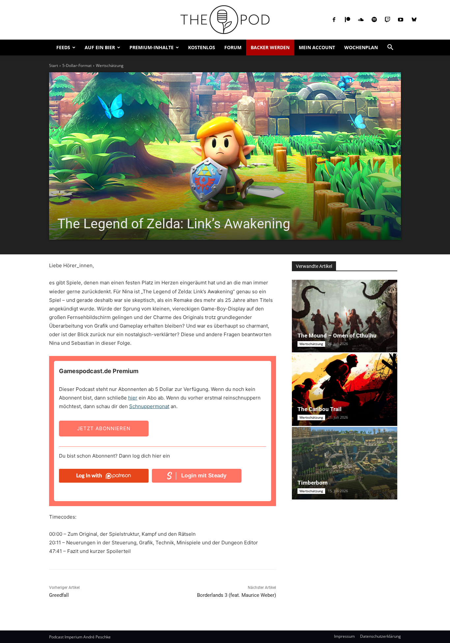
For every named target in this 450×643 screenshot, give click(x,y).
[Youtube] (401, 20)
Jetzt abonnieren (103, 428)
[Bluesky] (414, 20)
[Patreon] (347, 20)
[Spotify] (374, 20)
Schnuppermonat (149, 406)
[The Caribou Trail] (344, 389)
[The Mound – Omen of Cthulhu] (344, 316)
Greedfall (59, 595)
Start (53, 65)
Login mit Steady (203, 475)
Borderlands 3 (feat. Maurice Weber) (236, 595)
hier (132, 398)
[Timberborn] (344, 463)
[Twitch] (387, 20)
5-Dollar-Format (77, 65)
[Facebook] (334, 20)
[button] (390, 47)
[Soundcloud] (361, 20)
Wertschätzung (110, 65)
